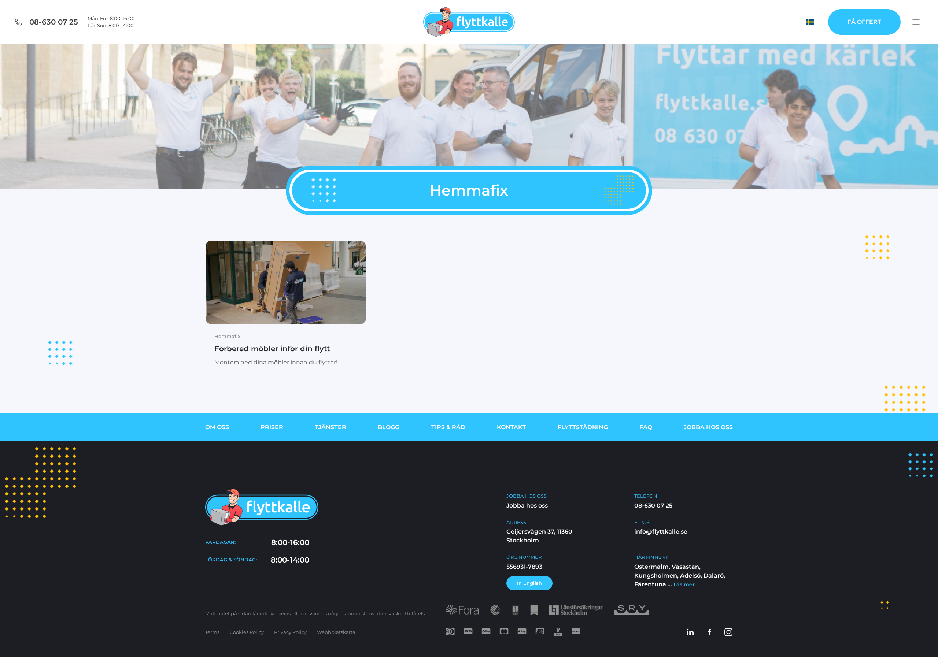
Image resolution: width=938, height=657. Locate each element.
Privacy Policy (290, 632)
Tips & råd (448, 427)
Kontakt (511, 427)
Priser (272, 427)
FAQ (645, 427)
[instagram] (728, 632)
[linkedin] (690, 632)
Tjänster (330, 427)
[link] (286, 308)
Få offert (864, 21)
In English (529, 583)
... (680, 584)
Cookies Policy (247, 632)
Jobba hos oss (708, 427)
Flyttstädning (583, 427)
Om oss (217, 427)
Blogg (388, 427)
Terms (212, 632)
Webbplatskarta (336, 632)
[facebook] (709, 632)
